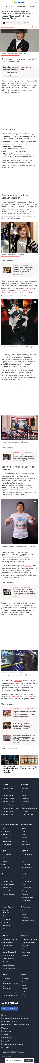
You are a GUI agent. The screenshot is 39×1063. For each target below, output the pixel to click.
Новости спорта (26, 824)
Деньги (5, 828)
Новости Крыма (8, 814)
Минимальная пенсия (10, 992)
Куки (18, 1060)
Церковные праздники (29, 939)
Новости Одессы (8, 798)
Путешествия (26, 887)
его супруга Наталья (26, 83)
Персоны (4, 935)
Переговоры (7, 919)
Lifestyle (23, 874)
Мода (24, 884)
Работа (24, 792)
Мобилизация (25, 907)
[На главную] (19, 2)
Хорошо (28, 1060)
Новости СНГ (7, 887)
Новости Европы (8, 878)
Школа (24, 805)
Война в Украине (7, 907)
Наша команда (7, 1038)
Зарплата (25, 789)
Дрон (4, 864)
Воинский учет (27, 924)
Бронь (24, 914)
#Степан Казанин (12, 748)
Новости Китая (8, 891)
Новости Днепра (8, 795)
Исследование (27, 867)
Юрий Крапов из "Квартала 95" (21, 696)
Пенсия (4, 974)
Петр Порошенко (8, 958)
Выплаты (25, 795)
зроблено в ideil (6, 1056)
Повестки (25, 911)
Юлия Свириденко (9, 968)
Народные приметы (28, 942)
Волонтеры (6, 925)
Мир (2, 874)
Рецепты (24, 974)
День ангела (26, 952)
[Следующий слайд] (37, 6)
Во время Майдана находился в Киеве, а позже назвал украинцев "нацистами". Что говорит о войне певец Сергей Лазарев (24, 739)
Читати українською (7, 27)
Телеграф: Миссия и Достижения (13, 1044)
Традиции (25, 945)
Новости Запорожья (9, 805)
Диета (24, 861)
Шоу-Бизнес (16, 265)
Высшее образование (29, 808)
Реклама (5, 1028)
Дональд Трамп (8, 942)
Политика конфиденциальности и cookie (15, 1018)
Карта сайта (6, 1041)
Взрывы (5, 916)
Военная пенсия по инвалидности (9, 987)
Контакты (5, 1034)
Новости (4, 785)
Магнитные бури (27, 897)
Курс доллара (7, 841)
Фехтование (26, 844)
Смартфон (6, 867)
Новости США (7, 881)
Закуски (24, 995)
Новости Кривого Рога (10, 808)
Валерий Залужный (9, 952)
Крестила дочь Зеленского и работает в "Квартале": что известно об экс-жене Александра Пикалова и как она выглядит (23, 271)
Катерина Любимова (11, 22)
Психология (26, 864)
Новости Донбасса (9, 811)
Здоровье (24, 850)
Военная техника (8, 929)
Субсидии (25, 798)
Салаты (24, 991)
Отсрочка (25, 917)
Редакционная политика (10, 1021)
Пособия (25, 811)
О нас (4, 1015)
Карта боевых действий (7, 911)
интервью (27, 566)
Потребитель (26, 881)
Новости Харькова (9, 792)
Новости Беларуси (9, 894)
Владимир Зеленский (10, 939)
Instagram (28, 488)
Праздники (24, 935)
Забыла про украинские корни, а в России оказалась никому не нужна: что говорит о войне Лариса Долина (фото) (24, 713)
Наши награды (7, 1031)
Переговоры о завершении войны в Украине (18, 6)
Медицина (25, 801)
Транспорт (6, 831)
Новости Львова (8, 801)
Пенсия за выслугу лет (10, 995)
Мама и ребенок (27, 854)
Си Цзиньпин (7, 945)
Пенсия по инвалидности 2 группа (10, 982)
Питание (25, 858)
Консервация (26, 982)
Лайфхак (25, 894)
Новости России (8, 884)
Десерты (25, 988)
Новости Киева (8, 789)
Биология (6, 861)
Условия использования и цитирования (15, 1025)
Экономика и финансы (9, 824)
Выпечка (25, 978)
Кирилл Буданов (8, 955)
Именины (25, 955)
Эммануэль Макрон (9, 949)
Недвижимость (8, 834)
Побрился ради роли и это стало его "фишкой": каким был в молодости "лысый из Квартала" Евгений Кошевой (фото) (24, 593)
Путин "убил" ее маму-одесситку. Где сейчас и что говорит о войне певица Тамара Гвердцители (23, 725)
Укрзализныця (7, 844)
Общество (24, 785)
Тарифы (5, 838)
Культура (25, 891)
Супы (24, 985)
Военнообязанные (28, 920)
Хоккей (24, 838)
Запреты (25, 949)
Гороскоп (25, 878)
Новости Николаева (9, 818)
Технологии (7, 854)
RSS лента (6, 1047)
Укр (36, 2)
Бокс (23, 831)
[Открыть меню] (2, 2)
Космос (5, 858)
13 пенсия (6, 978)
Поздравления (27, 900)
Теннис (24, 834)
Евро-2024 (25, 841)
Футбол (24, 828)
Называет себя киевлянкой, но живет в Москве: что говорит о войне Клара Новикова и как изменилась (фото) (24, 457)
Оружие (5, 922)
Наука (3, 850)
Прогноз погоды (27, 814)
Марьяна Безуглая (9, 965)
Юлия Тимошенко (9, 962)
